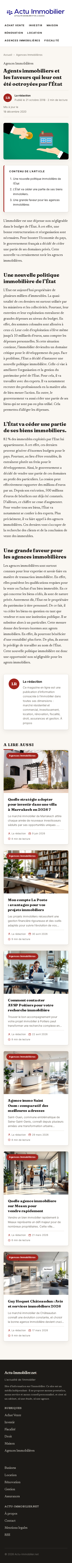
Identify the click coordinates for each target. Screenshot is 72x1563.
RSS (7, 1535)
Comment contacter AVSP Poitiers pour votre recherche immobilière (30, 1005)
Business (10, 1468)
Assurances (12, 1496)
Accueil (7, 54)
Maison (52, 25)
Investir (35, 25)
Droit (8, 1436)
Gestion (10, 1489)
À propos (11, 1513)
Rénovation (14, 32)
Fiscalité (51, 40)
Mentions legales (16, 1528)
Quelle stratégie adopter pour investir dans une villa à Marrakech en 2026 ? (32, 804)
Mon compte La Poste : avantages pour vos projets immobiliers (27, 904)
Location (34, 32)
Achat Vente (15, 25)
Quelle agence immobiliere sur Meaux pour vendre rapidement (32, 1206)
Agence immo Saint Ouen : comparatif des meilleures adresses (28, 1105)
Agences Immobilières (22, 40)
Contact (10, 1520)
